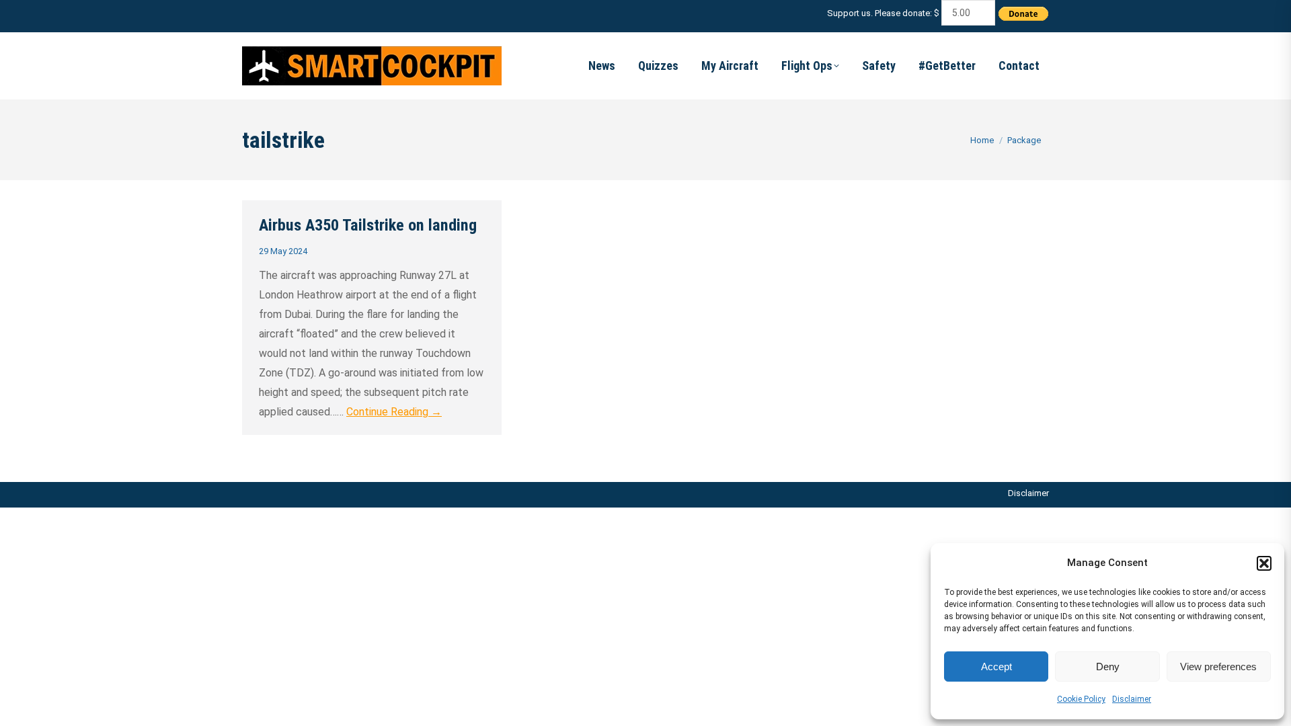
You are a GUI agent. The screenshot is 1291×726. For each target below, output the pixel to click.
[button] (1264, 563)
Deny (1108, 666)
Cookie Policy (1081, 699)
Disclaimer (1131, 699)
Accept (996, 666)
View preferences (1218, 666)
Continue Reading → (394, 411)
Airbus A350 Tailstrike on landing (368, 225)
